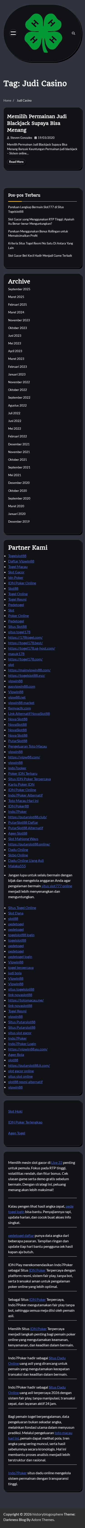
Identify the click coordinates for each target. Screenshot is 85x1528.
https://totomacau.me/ (26, 1000)
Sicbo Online (18, 855)
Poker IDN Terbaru (22, 773)
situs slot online (20, 1076)
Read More (16, 161)
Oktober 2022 (17, 390)
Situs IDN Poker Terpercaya (29, 779)
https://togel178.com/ (25, 659)
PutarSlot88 (17, 740)
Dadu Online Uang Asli (26, 860)
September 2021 (19, 467)
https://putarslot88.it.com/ (29, 1065)
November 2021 (19, 452)
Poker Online (18, 615)
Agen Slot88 (17, 833)
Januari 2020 (17, 514)
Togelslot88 (17, 555)
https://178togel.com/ (25, 637)
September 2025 (19, 289)
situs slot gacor (20, 1033)
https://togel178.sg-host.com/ (31, 648)
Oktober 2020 (17, 490)
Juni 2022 (14, 421)
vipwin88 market (21, 702)
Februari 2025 (17, 304)
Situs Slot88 (17, 626)
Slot (11, 610)
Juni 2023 (14, 335)
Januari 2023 (17, 374)
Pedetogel (16, 604)
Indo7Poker (17, 811)
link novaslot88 (20, 994)
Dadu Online (18, 849)
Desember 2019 (19, 521)
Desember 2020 (19, 483)
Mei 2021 (14, 475)
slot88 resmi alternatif (25, 1082)
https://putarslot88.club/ (27, 817)
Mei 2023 (14, 343)
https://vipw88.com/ (24, 757)
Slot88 (13, 588)
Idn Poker (15, 577)
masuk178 (16, 653)
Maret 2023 (16, 359)
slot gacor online (21, 1071)
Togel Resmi (17, 599)
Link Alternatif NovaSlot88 (29, 713)
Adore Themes (42, 1519)
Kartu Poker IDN (21, 784)
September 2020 (19, 498)
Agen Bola (16, 1054)
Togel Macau (18, 566)
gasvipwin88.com (21, 686)
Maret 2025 (16, 297)
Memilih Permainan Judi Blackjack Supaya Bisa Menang (37, 123)
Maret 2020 (16, 506)
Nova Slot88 (17, 719)
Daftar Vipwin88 (21, 561)
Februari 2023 (17, 366)
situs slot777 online (56, 886)
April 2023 (15, 351)
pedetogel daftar (21, 1235)
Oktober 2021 (17, 459)
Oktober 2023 (17, 328)
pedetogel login (20, 956)
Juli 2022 (14, 413)
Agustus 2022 (17, 405)
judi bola (15, 973)
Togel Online (18, 594)
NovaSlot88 (17, 724)
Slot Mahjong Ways (23, 838)
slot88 (13, 918)
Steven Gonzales (21, 137)
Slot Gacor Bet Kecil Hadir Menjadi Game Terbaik (40, 255)
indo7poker (17, 768)
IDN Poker (37, 1270)
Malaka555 (17, 866)
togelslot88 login (21, 935)
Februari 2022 (17, 436)
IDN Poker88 (18, 806)
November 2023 (19, 320)
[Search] (73, 33)
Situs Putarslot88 (21, 1022)
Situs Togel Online (22, 907)
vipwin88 (15, 681)
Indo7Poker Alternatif (25, 795)
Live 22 (56, 1162)
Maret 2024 (16, 312)
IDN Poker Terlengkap (25, 1122)
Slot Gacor (16, 572)
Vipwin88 (15, 692)
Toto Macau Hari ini (23, 800)
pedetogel (16, 924)
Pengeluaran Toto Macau (27, 746)
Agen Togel (16, 1133)
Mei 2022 (14, 428)
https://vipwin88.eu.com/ (28, 1049)
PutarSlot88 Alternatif (25, 828)
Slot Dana (15, 913)
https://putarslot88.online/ (29, 844)
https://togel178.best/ (25, 643)
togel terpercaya (21, 967)
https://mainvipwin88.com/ (29, 670)
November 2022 (19, 382)
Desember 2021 (19, 444)
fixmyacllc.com (19, 708)
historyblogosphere (47, 1514)
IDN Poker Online (22, 583)
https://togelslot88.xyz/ (26, 675)
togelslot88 (17, 940)
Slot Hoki (15, 1111)
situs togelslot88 (21, 989)
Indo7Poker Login (22, 1043)
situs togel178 (19, 632)
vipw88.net (17, 697)
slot (11, 664)
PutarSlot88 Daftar (23, 822)
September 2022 (19, 397)
